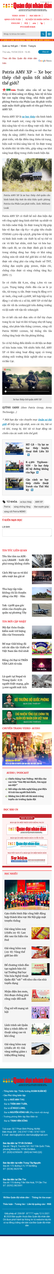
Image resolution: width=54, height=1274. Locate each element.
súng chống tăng (22, 506)
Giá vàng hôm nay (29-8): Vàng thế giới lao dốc (15, 952)
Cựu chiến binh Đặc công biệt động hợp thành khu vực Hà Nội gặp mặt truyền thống (25, 917)
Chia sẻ (45, 52)
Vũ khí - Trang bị (28, 46)
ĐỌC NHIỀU (11, 873)
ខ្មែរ (42, 23)
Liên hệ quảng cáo (36, 1204)
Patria (7, 506)
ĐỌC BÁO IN (35, 16)
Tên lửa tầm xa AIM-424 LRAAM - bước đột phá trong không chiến (16, 560)
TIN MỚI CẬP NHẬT (14, 621)
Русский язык (27, 27)
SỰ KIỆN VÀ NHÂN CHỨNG (38, 19)
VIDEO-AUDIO (18, 16)
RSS (49, 1204)
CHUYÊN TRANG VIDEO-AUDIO (21, 728)
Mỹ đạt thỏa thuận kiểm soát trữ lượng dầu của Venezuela (14, 631)
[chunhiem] (27, 717)
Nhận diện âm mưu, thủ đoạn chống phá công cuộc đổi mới (16, 995)
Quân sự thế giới (10, 46)
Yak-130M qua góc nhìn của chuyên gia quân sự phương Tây (14, 609)
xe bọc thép (28, 116)
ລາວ (34, 23)
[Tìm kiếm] (43, 34)
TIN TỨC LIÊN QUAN (14, 550)
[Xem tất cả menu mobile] (49, 34)
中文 (26, 23)
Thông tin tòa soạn (41, 1197)
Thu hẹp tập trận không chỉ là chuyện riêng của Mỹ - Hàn (14, 592)
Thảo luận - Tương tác (14, 1204)
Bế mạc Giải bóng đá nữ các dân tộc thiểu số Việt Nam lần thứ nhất (15, 647)
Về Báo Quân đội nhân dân (16, 1197)
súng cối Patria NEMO (15, 511)
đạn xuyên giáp (41, 506)
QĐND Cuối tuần (12, 19)
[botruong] (27, 701)
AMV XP (39, 501)
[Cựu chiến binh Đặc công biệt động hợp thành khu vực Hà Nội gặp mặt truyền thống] (27, 895)
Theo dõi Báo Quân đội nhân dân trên (19, 61)
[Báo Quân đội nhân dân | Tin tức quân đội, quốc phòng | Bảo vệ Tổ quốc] (27, 6)
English (15, 23)
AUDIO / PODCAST (18, 772)
